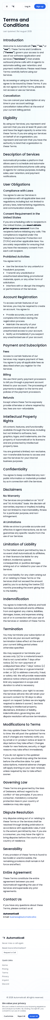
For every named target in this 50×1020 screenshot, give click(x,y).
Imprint (5, 980)
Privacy (5, 976)
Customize (8, 1016)
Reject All (21, 1016)
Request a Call (10, 952)
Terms (5, 972)
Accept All (34, 1016)
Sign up (39, 6)
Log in (27, 6)
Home (5, 965)
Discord (5, 984)
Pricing (5, 969)
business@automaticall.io (23, 917)
